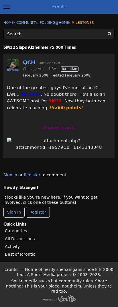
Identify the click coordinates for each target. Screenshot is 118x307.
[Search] (109, 34)
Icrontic (59, 7)
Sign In (10, 175)
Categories (16, 230)
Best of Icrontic (20, 254)
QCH (29, 62)
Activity (12, 246)
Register (32, 175)
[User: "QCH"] (13, 65)
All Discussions (20, 238)
